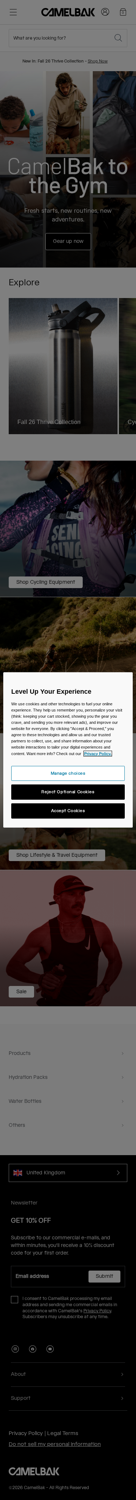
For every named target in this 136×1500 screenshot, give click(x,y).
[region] (67, 750)
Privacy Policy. (97, 753)
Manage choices (68, 773)
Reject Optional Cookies (67, 792)
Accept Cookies (68, 811)
